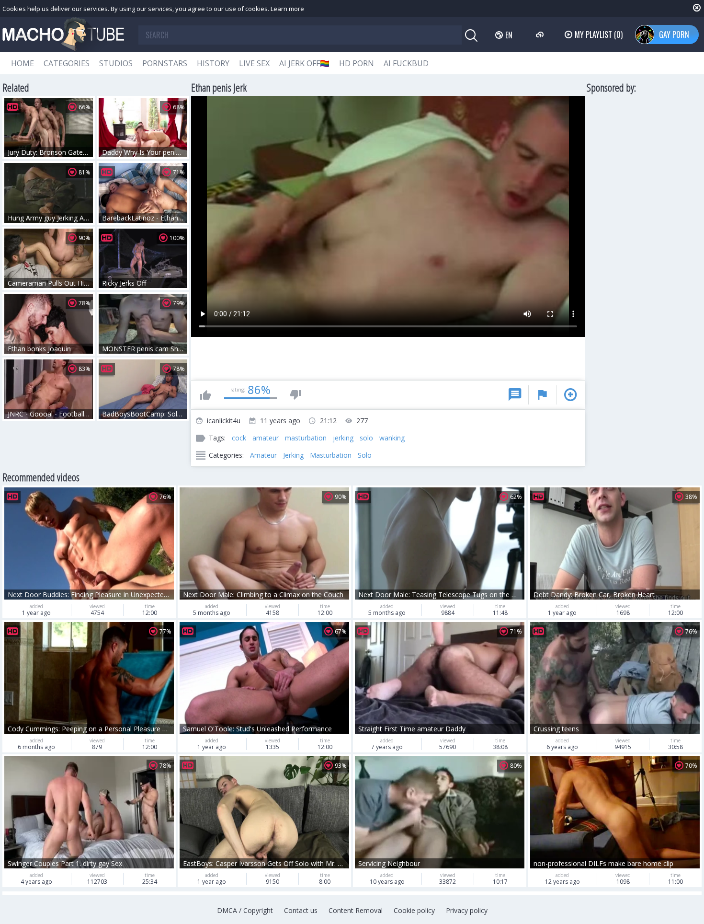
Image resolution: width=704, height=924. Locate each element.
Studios (116, 63)
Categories (67, 63)
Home (22, 63)
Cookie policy (414, 910)
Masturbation (331, 455)
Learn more (287, 8)
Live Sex (254, 63)
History (213, 63)
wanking (392, 437)
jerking (343, 437)
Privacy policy (467, 910)
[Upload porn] (541, 34)
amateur (265, 437)
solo (366, 437)
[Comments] (514, 394)
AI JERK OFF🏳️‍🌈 (304, 63)
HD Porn (356, 63)
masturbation (306, 437)
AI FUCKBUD (406, 63)
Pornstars (164, 63)
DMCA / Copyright (245, 910)
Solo (365, 455)
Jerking (293, 455)
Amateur (263, 455)
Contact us (301, 910)
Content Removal (356, 910)
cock (239, 437)
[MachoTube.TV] (63, 34)
